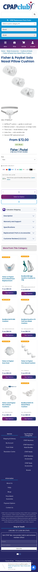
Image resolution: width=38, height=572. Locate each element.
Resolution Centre (9, 451)
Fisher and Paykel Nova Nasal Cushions (8, 405)
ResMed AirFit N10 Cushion (8, 320)
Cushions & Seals (26, 51)
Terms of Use (9, 561)
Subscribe (19, 548)
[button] (19, 201)
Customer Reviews (11, 239)
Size (2, 157)
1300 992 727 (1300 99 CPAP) (19, 530)
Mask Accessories (13, 51)
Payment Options (9, 503)
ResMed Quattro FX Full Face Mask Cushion (28, 321)
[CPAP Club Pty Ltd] (19, 6)
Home (3, 51)
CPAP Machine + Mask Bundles (28, 446)
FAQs (9, 487)
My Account (9, 443)
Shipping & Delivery (9, 439)
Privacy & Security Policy (23, 561)
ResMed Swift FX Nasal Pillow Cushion (27, 405)
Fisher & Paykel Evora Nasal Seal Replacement (8, 279)
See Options (9, 293)
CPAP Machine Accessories (28, 457)
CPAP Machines (29, 440)
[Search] (34, 14)
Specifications (9, 227)
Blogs (9, 492)
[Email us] (18, 554)
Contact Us (9, 507)
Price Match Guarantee (9, 497)
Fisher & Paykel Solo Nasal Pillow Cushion (17, 53)
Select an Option (19, 197)
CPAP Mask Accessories (28, 464)
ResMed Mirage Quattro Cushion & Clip (28, 278)
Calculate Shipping (13, 210)
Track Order (9, 447)
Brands (28, 470)
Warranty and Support (12, 221)
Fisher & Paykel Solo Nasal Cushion (28, 362)
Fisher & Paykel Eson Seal (8, 362)
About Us (9, 483)
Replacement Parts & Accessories (17, 233)
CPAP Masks (29, 452)
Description (8, 216)
